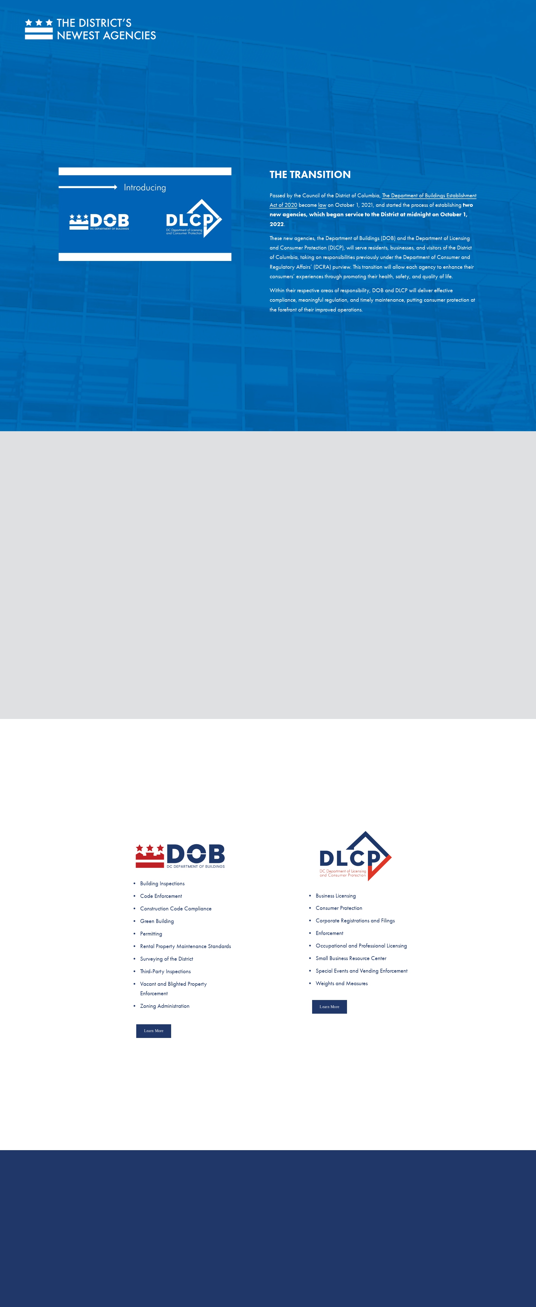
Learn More (154, 1031)
